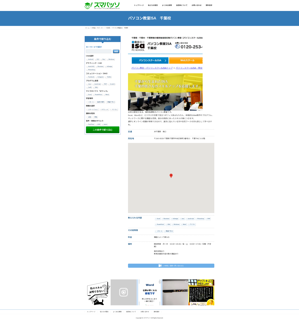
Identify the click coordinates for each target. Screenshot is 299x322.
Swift (89, 87)
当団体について (131, 311)
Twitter (109, 76)
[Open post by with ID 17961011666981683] (175, 292)
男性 (95, 117)
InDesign (109, 66)
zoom (105, 124)
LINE (98, 124)
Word (107, 94)
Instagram (100, 76)
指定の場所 (100, 102)
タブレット (104, 109)
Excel (89, 94)
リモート (91, 102)
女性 (89, 117)
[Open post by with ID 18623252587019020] (124, 292)
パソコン (114, 109)
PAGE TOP (290, 310)
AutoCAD (91, 66)
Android (90, 59)
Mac (103, 59)
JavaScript (97, 84)
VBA (96, 87)
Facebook (91, 76)
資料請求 (156, 311)
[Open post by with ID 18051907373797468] (201, 292)
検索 (116, 51)
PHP (105, 84)
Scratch (112, 84)
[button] (171, 176)
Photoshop (91, 69)
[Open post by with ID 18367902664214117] (98, 292)
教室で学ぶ (111, 102)
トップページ (91, 311)
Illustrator (100, 66)
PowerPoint (98, 94)
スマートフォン (93, 109)
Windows (111, 59)
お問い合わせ (145, 311)
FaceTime (91, 124)
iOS (98, 59)
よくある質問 (117, 311)
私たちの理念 (104, 311)
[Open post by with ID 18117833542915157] (149, 292)
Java (89, 84)
